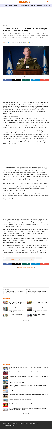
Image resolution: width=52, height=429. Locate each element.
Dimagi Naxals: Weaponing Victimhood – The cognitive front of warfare (24, 404)
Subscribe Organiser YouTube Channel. (26, 267)
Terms (9, 423)
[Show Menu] (3, 2)
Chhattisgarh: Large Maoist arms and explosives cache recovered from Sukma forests (27, 372)
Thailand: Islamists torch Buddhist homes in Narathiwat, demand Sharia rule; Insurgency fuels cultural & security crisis (28, 386)
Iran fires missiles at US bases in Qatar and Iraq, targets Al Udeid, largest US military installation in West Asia (40, 309)
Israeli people (38, 257)
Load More (26, 320)
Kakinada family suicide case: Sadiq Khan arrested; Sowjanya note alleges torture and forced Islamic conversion (28, 377)
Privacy (4, 423)
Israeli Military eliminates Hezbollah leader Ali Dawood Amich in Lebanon (40, 302)
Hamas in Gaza (6, 259)
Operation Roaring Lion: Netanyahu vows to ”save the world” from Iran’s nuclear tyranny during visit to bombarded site (16, 303)
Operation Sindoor (24, 5)
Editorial (33, 5)
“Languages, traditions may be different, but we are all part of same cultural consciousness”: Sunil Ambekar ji (28, 395)
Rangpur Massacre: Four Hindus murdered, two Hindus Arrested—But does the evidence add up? (28, 368)
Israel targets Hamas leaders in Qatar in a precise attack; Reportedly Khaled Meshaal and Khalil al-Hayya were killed (17, 309)
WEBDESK (7, 42)
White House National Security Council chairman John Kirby (22, 259)
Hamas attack (18, 257)
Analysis (39, 5)
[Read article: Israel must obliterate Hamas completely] (29, 315)
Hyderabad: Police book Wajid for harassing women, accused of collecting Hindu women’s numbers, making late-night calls (28, 381)
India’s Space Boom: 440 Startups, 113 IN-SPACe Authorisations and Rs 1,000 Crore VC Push (28, 390)
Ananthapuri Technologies (13, 426)
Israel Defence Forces (11, 257)
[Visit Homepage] (25, 2)
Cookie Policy (14, 423)
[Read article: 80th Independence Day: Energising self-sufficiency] (5, 400)
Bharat (10, 5)
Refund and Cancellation (23, 423)
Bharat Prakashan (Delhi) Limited (9, 425)
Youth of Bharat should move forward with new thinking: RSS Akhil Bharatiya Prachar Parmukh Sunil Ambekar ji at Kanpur (27, 409)
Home (5, 5)
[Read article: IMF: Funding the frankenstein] (5, 315)
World (16, 5)
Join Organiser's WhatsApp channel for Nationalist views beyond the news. (26, 269)
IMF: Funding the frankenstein (15, 314)
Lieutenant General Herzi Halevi (29, 257)
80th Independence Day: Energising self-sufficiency (20, 399)
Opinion (45, 5)
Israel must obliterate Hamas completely (39, 315)
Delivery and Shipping (34, 423)
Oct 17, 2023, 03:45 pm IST (16, 42)
